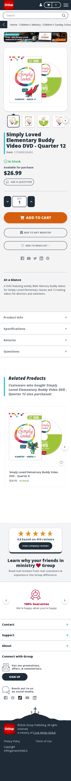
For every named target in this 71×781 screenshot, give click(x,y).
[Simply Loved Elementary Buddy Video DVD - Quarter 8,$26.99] (35, 436)
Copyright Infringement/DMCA (15, 748)
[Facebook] (22, 258)
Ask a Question (21, 182)
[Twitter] (35, 258)
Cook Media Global (44, 732)
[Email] (29, 258)
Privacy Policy (12, 741)
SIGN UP (14, 677)
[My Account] (41, 5)
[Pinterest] (48, 258)
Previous (5, 120)
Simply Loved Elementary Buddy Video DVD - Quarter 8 (33, 474)
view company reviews (35, 545)
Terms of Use (44, 741)
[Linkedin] (41, 258)
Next (65, 120)
